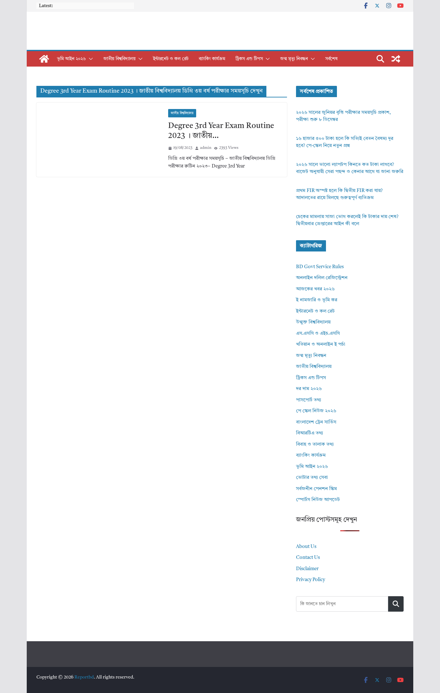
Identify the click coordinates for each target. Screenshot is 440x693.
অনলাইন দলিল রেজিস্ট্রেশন (322, 278)
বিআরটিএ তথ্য (309, 433)
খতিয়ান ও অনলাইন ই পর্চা (320, 344)
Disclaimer (307, 569)
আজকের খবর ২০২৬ (315, 289)
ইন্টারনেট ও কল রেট (170, 59)
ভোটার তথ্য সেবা (312, 477)
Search (396, 603)
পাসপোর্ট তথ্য (308, 400)
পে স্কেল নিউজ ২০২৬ (316, 411)
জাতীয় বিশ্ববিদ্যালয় (119, 59)
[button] (89, 58)
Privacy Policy (310, 580)
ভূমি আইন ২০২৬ (71, 59)
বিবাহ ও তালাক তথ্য (315, 444)
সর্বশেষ (331, 59)
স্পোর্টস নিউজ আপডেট (318, 499)
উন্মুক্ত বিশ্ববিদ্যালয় (313, 322)
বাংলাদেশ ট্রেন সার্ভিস (316, 422)
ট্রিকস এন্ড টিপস (249, 59)
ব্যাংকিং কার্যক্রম (212, 59)
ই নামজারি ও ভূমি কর (316, 300)
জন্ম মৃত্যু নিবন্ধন (294, 59)
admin (205, 148)
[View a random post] (396, 59)
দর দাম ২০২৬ (309, 389)
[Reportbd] (44, 59)
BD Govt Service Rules (320, 267)
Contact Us (308, 557)
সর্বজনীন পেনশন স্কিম (316, 489)
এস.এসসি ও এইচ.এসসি (318, 333)
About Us (306, 546)
